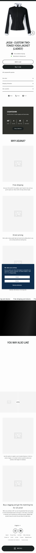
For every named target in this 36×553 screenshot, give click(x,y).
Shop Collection (18, 128)
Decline (17, 281)
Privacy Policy (13, 535)
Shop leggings (19, 323)
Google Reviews (28, 537)
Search (7, 535)
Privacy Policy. (13, 272)
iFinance (21, 537)
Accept (17, 277)
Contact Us (6, 537)
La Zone (16, 537)
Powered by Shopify (25, 539)
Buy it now (18, 67)
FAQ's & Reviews (26, 535)
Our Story (20, 535)
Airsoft (12, 537)
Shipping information (7, 83)
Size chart (5, 78)
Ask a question (6, 89)
